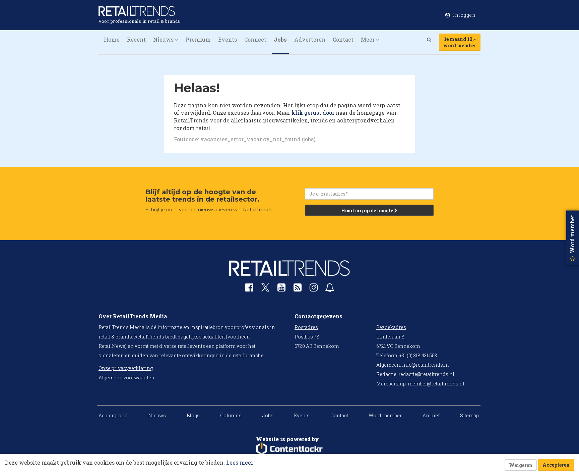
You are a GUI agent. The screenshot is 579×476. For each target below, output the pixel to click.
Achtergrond (113, 415)
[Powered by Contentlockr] (289, 449)
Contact (343, 39)
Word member (385, 415)
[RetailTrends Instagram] (314, 289)
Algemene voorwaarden (126, 377)
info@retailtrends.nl (425, 365)
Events (227, 39)
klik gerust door (313, 112)
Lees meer (239, 462)
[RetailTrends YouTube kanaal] (281, 289)
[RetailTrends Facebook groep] (249, 289)
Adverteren (309, 39)
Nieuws (157, 415)
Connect (255, 39)
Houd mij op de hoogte (367, 210)
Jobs (280, 39)
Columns (231, 415)
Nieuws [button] (164, 39)
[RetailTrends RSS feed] (298, 289)
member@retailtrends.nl (436, 383)
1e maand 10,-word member (459, 42)
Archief (431, 415)
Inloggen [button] (464, 15)
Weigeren (520, 465)
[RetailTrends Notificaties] (330, 289)
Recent (136, 39)
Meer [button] (368, 39)
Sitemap (469, 415)
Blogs (193, 415)
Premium (198, 39)
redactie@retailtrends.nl (426, 374)
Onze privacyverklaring (126, 368)
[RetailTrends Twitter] (265, 289)
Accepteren (556, 465)
